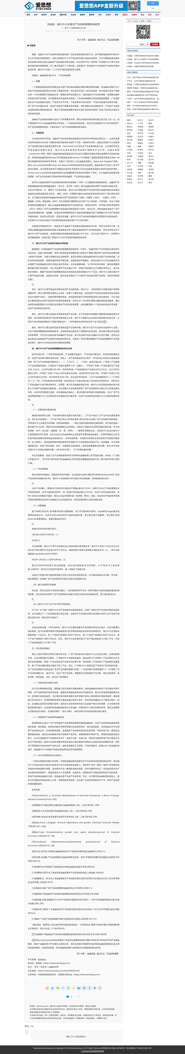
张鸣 (129, 143)
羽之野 (151, 179)
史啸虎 (140, 156)
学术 (36, 967)
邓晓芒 (151, 146)
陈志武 (151, 130)
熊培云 (151, 156)
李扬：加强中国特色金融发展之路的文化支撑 (144, 109)
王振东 (140, 153)
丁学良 (140, 123)
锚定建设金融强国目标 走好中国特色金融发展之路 (146, 95)
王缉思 (129, 149)
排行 (157, 14)
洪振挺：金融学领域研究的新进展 (140, 66)
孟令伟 (151, 159)
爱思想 (45, 6)
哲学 (116, 14)
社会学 (73, 14)
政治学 (53, 14)
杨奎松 (140, 143)
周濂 (129, 146)
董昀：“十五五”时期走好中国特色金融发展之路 (145, 102)
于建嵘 (140, 130)
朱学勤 (140, 176)
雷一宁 (129, 163)
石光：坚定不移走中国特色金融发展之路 (143, 77)
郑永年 (151, 120)
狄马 (150, 153)
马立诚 (151, 133)
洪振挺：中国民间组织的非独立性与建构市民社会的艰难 (149, 55)
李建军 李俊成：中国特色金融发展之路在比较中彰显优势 (149, 88)
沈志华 (140, 136)
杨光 (150, 182)
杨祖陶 (129, 136)
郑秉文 (129, 179)
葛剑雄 (129, 169)
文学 (100, 14)
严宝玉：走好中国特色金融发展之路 (141, 81)
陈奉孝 (140, 149)
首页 (28, 14)
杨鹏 (139, 146)
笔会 (142, 14)
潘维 (150, 176)
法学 (36, 14)
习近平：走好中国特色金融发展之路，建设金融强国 (147, 98)
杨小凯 (151, 172)
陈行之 (140, 120)
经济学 (44, 14)
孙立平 (140, 182)
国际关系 (63, 14)
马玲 (129, 153)
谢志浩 (129, 182)
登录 (73, 1036)
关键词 (134, 14)
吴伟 (129, 166)
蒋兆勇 (151, 163)
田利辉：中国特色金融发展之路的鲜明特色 (144, 84)
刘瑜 (150, 166)
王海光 (151, 143)
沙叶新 (140, 166)
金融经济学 (54, 967)
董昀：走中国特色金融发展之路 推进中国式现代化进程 (148, 105)
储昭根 (140, 169)
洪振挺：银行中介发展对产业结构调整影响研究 (145, 59)
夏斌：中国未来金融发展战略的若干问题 (143, 91)
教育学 (91, 14)
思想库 (125, 14)
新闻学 (82, 14)
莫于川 (140, 179)
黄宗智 (129, 130)
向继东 (151, 136)
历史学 (108, 14)
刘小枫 (140, 159)
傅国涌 (140, 126)
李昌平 (151, 140)
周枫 (139, 163)
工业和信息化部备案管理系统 (92, 1051)
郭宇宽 (140, 133)
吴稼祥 (151, 169)
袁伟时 (129, 156)
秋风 (129, 159)
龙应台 (129, 123)
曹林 (150, 123)
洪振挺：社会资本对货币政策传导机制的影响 (144, 63)
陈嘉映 (151, 126)
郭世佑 (151, 149)
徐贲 (129, 133)
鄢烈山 (129, 126)
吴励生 (129, 176)
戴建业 (140, 140)
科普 (150, 14)
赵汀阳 (129, 140)
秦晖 (129, 120)
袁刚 (139, 172)
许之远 (129, 172)
